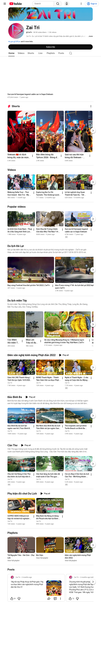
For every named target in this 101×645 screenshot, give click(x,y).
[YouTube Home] (15, 3)
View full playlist (13, 561)
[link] (36, 588)
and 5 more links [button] (27, 41)
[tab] (11, 53)
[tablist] (50, 53)
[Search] (58, 3)
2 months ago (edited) (88, 577)
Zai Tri (9, 383)
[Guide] (4, 3)
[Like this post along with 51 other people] (12, 598)
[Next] (93, 130)
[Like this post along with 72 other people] (70, 598)
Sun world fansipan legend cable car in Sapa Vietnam (30, 94)
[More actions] (91, 106)
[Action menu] (60, 598)
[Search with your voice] (66, 3)
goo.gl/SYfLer (15, 41)
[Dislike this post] (19, 598)
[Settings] (81, 3)
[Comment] (55, 598)
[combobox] (43, 3)
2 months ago (27, 577)
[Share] (49, 598)
